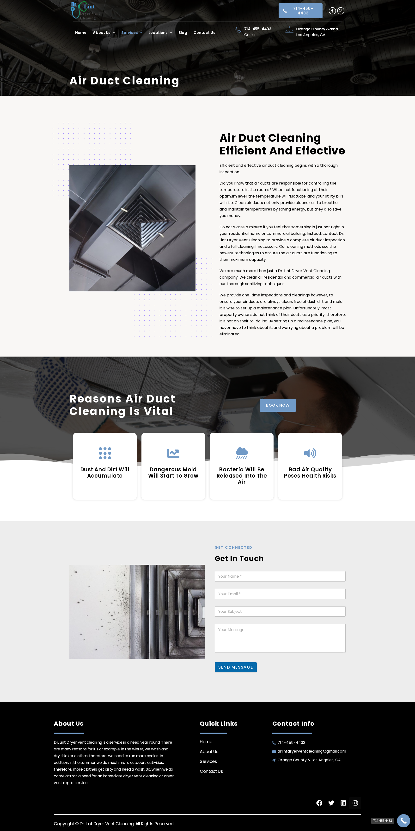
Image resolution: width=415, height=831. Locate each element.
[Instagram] (340, 10)
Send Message (235, 667)
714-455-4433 (257, 29)
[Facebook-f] (332, 10)
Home (80, 32)
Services (129, 32)
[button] (104, 32)
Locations (158, 32)
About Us (101, 32)
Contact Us (204, 32)
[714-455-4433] (238, 30)
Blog (182, 32)
